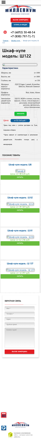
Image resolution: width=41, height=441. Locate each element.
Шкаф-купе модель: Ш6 (20, 165)
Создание (17, 433)
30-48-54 (23, 32)
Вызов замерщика (20, 20)
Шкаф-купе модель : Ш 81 (20, 231)
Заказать (20, 114)
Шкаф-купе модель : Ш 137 (20, 264)
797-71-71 (23, 36)
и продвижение (26, 433)
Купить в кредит (20, 25)
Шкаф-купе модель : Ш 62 (20, 198)
